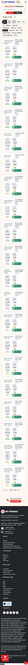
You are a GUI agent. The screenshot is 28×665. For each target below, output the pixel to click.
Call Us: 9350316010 (15, 499)
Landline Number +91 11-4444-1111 (10, 528)
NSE (4, 581)
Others (15, 35)
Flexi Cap (5, 30)
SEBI (4, 585)
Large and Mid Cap (7, 35)
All (3, 25)
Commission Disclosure (9, 574)
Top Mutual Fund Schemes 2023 (11, 546)
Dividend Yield (6, 32)
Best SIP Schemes (8, 544)
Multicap (8, 25)
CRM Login (6, 560)
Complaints (6, 594)
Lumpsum (18, 12)
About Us (5, 555)
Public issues (6, 590)
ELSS (17, 30)
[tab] (4, 22)
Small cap (11, 30)
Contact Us (6, 557)
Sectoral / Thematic (17, 32)
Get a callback (15, 501)
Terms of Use (6, 572)
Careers (5, 540)
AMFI (4, 587)
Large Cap (14, 25)
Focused (19, 27)
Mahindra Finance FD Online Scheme (12, 548)
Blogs (4, 558)
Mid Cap (13, 27)
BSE (4, 583)
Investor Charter (7, 592)
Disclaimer (6, 569)
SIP (10, 12)
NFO (23, 21)
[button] (5, 658)
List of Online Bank (8, 588)
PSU (21, 30)
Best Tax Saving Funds (9, 542)
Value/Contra (6, 27)
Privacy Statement (8, 570)
